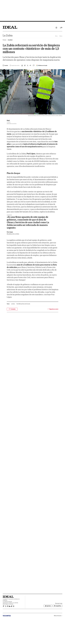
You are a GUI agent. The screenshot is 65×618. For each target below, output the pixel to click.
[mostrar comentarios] (34, 65)
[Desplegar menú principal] (61, 28)
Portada (4, 40)
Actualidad (10, 40)
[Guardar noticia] (5, 65)
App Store (48, 605)
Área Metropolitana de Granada (23, 303)
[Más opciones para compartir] (30, 65)
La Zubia (8, 35)
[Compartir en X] (28, 65)
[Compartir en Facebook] (25, 65)
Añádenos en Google (42, 65)
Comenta (13, 309)
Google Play (58, 605)
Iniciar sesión (56, 28)
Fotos (56, 36)
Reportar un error (53, 309)
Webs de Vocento (57, 615)
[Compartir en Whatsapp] (22, 65)
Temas (8, 303)
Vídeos (60, 36)
